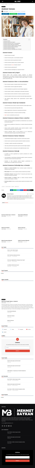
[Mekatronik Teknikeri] (9, 222)
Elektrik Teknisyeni (21, 227)
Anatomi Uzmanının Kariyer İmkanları (11, 46)
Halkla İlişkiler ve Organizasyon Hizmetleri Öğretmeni (16, 370)
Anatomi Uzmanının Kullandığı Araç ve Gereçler (13, 49)
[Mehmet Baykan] (17, 1)
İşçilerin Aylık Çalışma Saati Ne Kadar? (14, 360)
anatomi (3, 186)
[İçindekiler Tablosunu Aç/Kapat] (29, 39)
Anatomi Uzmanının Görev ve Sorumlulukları (12, 43)
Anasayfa (3, 4)
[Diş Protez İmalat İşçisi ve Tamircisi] (9, 209)
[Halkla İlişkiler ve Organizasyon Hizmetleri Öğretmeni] (4, 372)
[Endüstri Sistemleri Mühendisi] (25, 235)
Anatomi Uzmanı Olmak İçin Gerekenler (11, 44)
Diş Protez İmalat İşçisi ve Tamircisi (8, 214)
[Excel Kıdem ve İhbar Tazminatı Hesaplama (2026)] (4, 390)
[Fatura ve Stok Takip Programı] (4, 251)
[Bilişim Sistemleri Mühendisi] (9, 235)
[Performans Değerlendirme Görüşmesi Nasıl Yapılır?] (4, 261)
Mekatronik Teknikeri (6, 227)
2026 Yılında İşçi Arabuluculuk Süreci (13, 255)
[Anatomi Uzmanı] (17, 26)
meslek (13, 186)
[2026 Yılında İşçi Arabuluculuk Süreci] (4, 256)
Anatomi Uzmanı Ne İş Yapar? (9, 42)
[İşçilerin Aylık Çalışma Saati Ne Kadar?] (4, 362)
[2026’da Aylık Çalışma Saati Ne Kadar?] (4, 367)
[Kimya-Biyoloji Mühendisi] (25, 209)
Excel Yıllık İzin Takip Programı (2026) (13, 379)
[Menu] (2, 1)
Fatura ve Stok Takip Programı (12, 250)
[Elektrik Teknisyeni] (25, 222)
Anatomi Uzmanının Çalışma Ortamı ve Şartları (12, 45)
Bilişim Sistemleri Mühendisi (7, 240)
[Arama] (32, 1)
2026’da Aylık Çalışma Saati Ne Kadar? (14, 365)
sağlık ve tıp (17, 186)
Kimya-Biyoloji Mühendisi (23, 214)
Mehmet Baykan (6, 11)
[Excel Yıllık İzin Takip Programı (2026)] (4, 380)
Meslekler (6, 4)
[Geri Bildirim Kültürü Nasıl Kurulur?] (4, 266)
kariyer (12, 64)
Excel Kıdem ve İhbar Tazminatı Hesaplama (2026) (16, 389)
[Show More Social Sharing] (26, 14)
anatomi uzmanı (8, 186)
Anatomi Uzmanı (7, 40)
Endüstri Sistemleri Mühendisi (23, 240)
